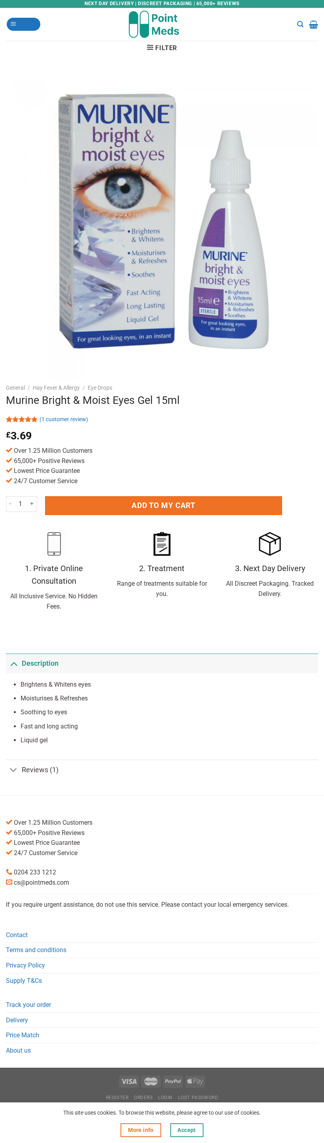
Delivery (17, 1020)
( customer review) (64, 419)
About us (18, 1050)
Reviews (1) (40, 770)
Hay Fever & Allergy (56, 388)
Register (117, 1097)
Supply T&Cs (24, 980)
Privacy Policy (25, 965)
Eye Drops (100, 388)
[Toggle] (13, 663)
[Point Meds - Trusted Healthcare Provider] (162, 24)
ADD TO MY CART (163, 505)
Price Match (22, 1035)
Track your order (28, 1005)
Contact (17, 935)
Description (40, 663)
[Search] (300, 24)
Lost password (198, 1097)
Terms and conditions (36, 950)
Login (165, 1097)
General (15, 388)
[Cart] (313, 24)
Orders (143, 1097)
